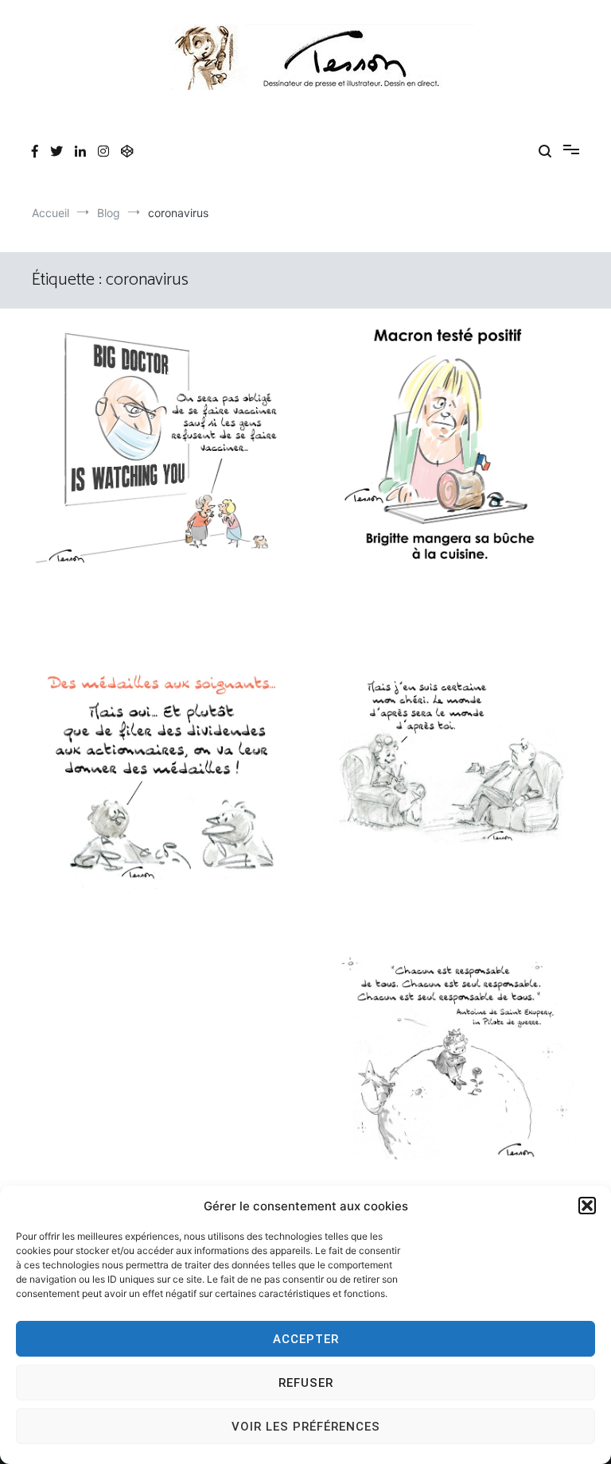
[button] (587, 1206)
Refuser (305, 1383)
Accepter (306, 1339)
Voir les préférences (306, 1426)
